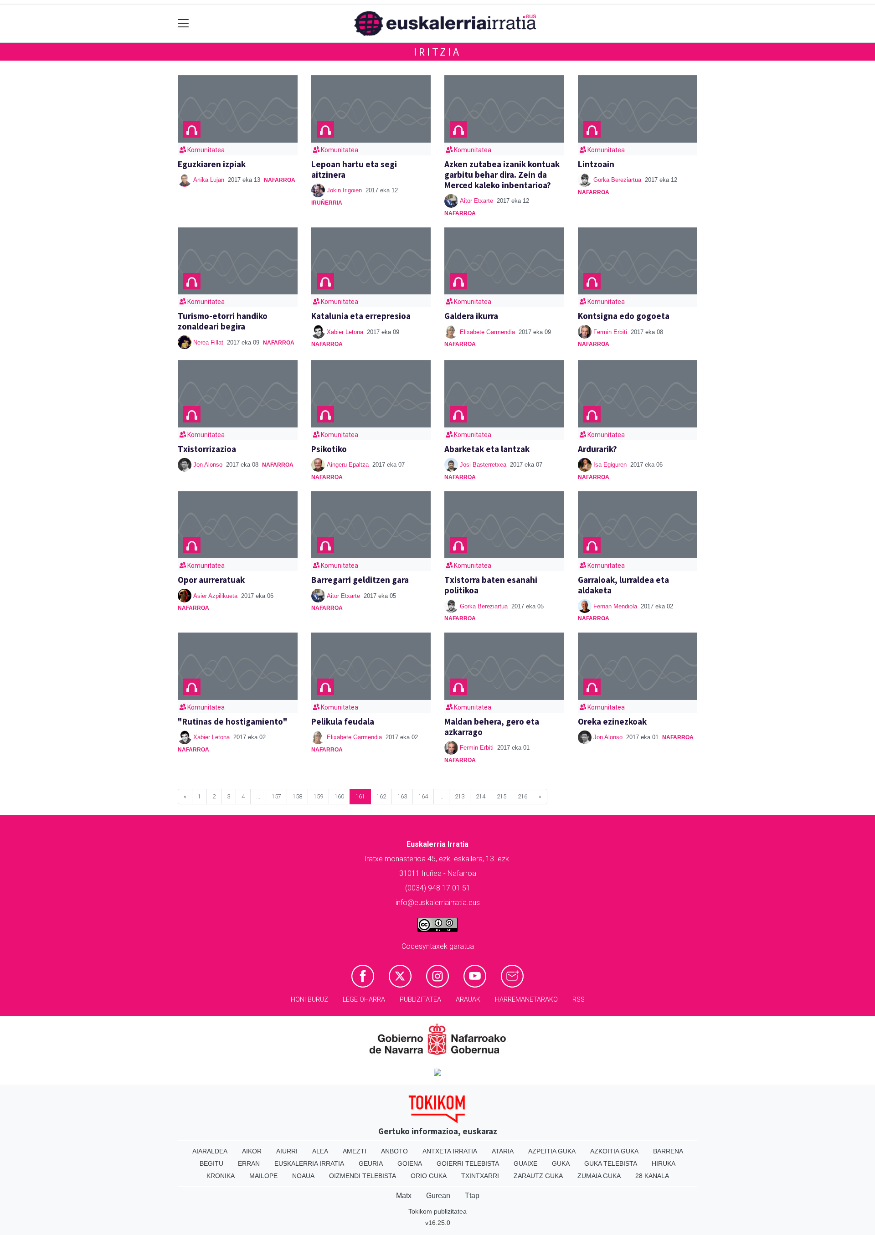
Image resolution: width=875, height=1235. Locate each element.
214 (480, 796)
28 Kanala (652, 1175)
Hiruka (663, 1163)
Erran (249, 1163)
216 (522, 796)
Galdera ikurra (471, 315)
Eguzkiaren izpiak (212, 164)
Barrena (668, 1151)
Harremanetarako (526, 999)
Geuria (371, 1163)
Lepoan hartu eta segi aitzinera (354, 169)
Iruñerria (326, 203)
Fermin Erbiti (610, 332)
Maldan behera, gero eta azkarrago (491, 726)
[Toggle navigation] (183, 23)
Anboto (394, 1151)
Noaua (303, 1175)
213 (459, 796)
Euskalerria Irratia (309, 1163)
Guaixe (525, 1163)
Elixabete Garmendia (487, 332)
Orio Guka (429, 1175)
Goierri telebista (468, 1163)
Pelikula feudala (342, 721)
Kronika (220, 1175)
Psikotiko (329, 448)
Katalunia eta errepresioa (361, 315)
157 (276, 796)
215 (501, 796)
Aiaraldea (209, 1151)
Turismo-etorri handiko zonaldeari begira (223, 321)
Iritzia (437, 52)
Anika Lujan (208, 179)
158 (297, 796)
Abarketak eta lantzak (487, 448)
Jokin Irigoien (344, 190)
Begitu (211, 1163)
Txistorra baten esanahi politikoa (490, 585)
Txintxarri (480, 1175)
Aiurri (287, 1151)
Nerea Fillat (208, 342)
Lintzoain (596, 164)
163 (402, 796)
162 (381, 796)
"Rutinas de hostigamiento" (233, 721)
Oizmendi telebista (362, 1175)
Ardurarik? (597, 448)
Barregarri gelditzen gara (360, 579)
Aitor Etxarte (476, 200)
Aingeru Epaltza (348, 464)
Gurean (438, 1195)
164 (423, 796)
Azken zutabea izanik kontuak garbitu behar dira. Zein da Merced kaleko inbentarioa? (502, 174)
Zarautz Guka (538, 1175)
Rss (578, 999)
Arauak (468, 999)
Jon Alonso (207, 464)
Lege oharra (364, 999)
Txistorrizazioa (207, 448)
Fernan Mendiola (615, 606)
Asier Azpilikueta (215, 595)
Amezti (354, 1151)
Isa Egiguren (610, 464)
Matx (404, 1195)
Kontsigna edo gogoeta (623, 315)
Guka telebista (610, 1163)
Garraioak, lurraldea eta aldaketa (623, 585)
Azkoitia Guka (614, 1151)
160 (339, 796)
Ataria (503, 1151)
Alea (320, 1151)
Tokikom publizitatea (437, 1211)
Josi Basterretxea (483, 464)
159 (318, 796)
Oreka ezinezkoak (612, 721)
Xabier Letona (345, 332)
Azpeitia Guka (552, 1151)
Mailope (263, 1175)
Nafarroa (279, 180)
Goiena (409, 1163)
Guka (561, 1163)
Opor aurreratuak (211, 579)
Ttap (472, 1195)
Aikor (252, 1151)
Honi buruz (309, 999)
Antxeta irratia (449, 1151)
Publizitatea (420, 999)
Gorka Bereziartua (617, 179)
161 (360, 796)
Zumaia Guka (599, 1175)
